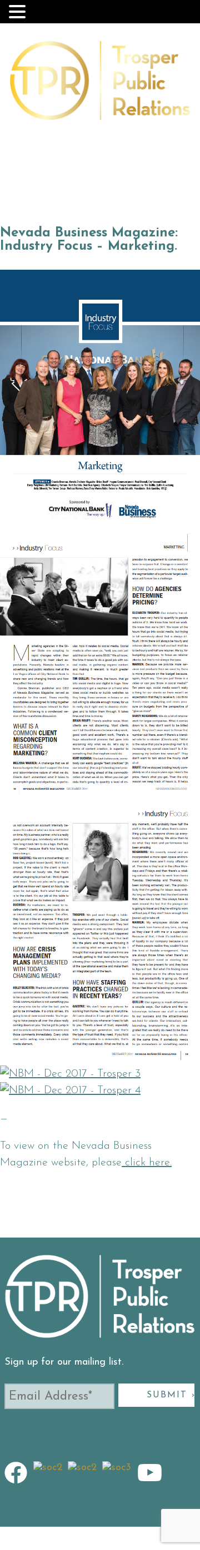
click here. (147, 1162)
